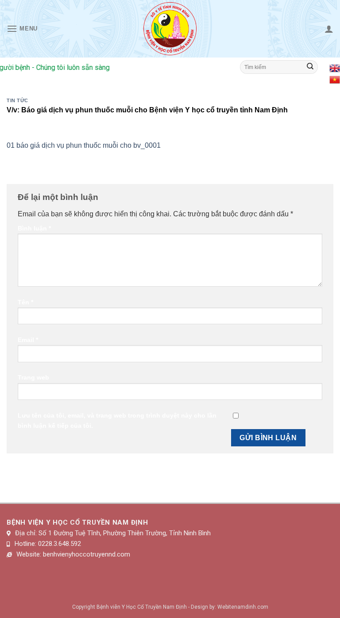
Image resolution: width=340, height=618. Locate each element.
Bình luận (34, 228)
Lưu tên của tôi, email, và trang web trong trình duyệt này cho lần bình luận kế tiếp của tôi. (117, 420)
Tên (25, 302)
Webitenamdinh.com (242, 607)
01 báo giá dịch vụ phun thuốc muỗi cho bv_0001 (84, 145)
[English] (334, 67)
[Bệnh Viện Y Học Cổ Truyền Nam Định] (170, 29)
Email (28, 339)
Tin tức (17, 100)
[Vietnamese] (334, 79)
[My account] (329, 28)
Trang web (33, 377)
